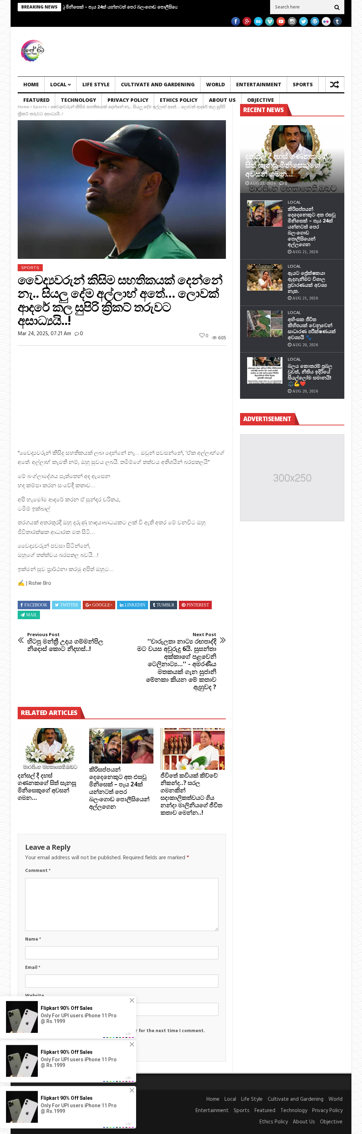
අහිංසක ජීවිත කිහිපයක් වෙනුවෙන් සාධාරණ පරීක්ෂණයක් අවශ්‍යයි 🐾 (312, 328)
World (215, 84)
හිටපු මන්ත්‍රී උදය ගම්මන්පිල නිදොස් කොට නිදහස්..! (65, 642)
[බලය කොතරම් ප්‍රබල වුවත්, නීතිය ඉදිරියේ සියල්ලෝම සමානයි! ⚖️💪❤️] (264, 370)
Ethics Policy (179, 100)
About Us (222, 100)
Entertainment (258, 84)
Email (32, 967)
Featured (36, 100)
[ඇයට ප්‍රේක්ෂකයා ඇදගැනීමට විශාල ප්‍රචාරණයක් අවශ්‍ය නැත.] (264, 277)
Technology (78, 100)
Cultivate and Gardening (158, 84)
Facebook (35, 605)
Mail (31, 614)
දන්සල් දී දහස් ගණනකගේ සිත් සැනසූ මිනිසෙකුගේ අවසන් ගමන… (47, 786)
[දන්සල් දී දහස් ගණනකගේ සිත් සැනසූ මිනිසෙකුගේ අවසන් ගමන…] (50, 749)
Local (58, 84)
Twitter (69, 605)
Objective (260, 100)
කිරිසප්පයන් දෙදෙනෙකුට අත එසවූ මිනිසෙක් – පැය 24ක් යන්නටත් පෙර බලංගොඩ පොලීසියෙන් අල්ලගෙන (119, 787)
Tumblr (165, 605)
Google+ (102, 605)
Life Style (96, 84)
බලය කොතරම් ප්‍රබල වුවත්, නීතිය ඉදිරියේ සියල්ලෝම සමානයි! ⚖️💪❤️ (310, 374)
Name (33, 939)
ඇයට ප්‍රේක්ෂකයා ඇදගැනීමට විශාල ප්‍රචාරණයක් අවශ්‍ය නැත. (307, 281)
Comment (38, 870)
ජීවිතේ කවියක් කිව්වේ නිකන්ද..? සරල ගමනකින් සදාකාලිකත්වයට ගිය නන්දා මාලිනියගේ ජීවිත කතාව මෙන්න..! (191, 793)
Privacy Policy (127, 100)
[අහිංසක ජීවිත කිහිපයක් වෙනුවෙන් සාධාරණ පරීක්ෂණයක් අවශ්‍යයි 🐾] (264, 323)
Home (31, 84)
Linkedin (135, 605)
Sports (303, 84)
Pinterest (198, 605)
